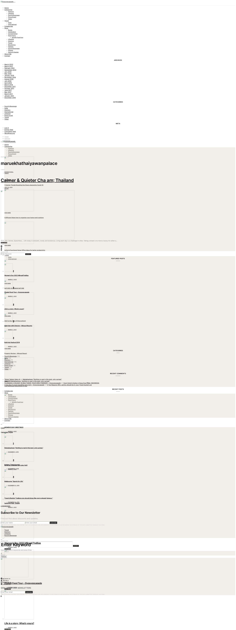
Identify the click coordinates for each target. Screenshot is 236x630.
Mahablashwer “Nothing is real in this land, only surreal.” (42, 379)
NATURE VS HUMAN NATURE (14, 288)
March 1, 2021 (12, 587)
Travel (6, 21)
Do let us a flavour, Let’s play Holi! (15, 465)
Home (6, 8)
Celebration (12, 32)
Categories (8, 10)
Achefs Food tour (17, 37)
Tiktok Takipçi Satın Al (12, 379)
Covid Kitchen (13, 34)
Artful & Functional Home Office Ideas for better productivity (24, 250)
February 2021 (9, 68)
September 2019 (10, 70)
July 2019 (7, 72)
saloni (6, 188)
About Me (7, 54)
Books (10, 30)
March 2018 (8, 85)
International (12, 24)
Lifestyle (11, 13)
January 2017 (9, 96)
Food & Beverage (14, 15)
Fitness (10, 50)
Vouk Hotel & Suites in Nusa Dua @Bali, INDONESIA (81, 383)
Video (10, 19)
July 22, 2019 (8, 187)
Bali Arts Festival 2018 (12, 342)
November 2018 (10, 77)
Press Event (12, 17)
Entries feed (8, 130)
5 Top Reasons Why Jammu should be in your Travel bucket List (69, 385)
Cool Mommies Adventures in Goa (15, 386)
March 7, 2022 (12, 547)
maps (6, 381)
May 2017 (7, 92)
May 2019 (7, 74)
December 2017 (10, 86)
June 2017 (8, 90)
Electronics (12, 45)
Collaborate (8, 26)
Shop (6, 28)
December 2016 (10, 98)
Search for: (4, 252)
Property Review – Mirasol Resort (15, 353)
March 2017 (8, 94)
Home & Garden (13, 52)
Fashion (10, 47)
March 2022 (8, 64)
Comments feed (10, 131)
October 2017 (9, 88)
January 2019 (9, 75)
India (9, 23)
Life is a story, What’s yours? (19, 623)
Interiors (11, 11)
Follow (3, 557)
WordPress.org (9, 133)
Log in (6, 128)
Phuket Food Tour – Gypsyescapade (23, 583)
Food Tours (12, 35)
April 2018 (8, 83)
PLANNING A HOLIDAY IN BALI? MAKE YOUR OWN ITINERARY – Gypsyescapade (32, 383)
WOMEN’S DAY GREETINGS (13, 427)
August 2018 (8, 79)
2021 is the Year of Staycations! (15, 321)
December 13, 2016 (13, 502)
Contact (7, 56)
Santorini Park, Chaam (12, 503)
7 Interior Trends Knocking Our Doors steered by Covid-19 (23, 185)
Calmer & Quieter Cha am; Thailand (37, 180)
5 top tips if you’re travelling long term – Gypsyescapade (24, 385)
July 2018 (7, 81)
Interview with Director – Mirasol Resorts (18, 326)
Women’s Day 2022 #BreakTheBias (22, 543)
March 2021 (8, 66)
